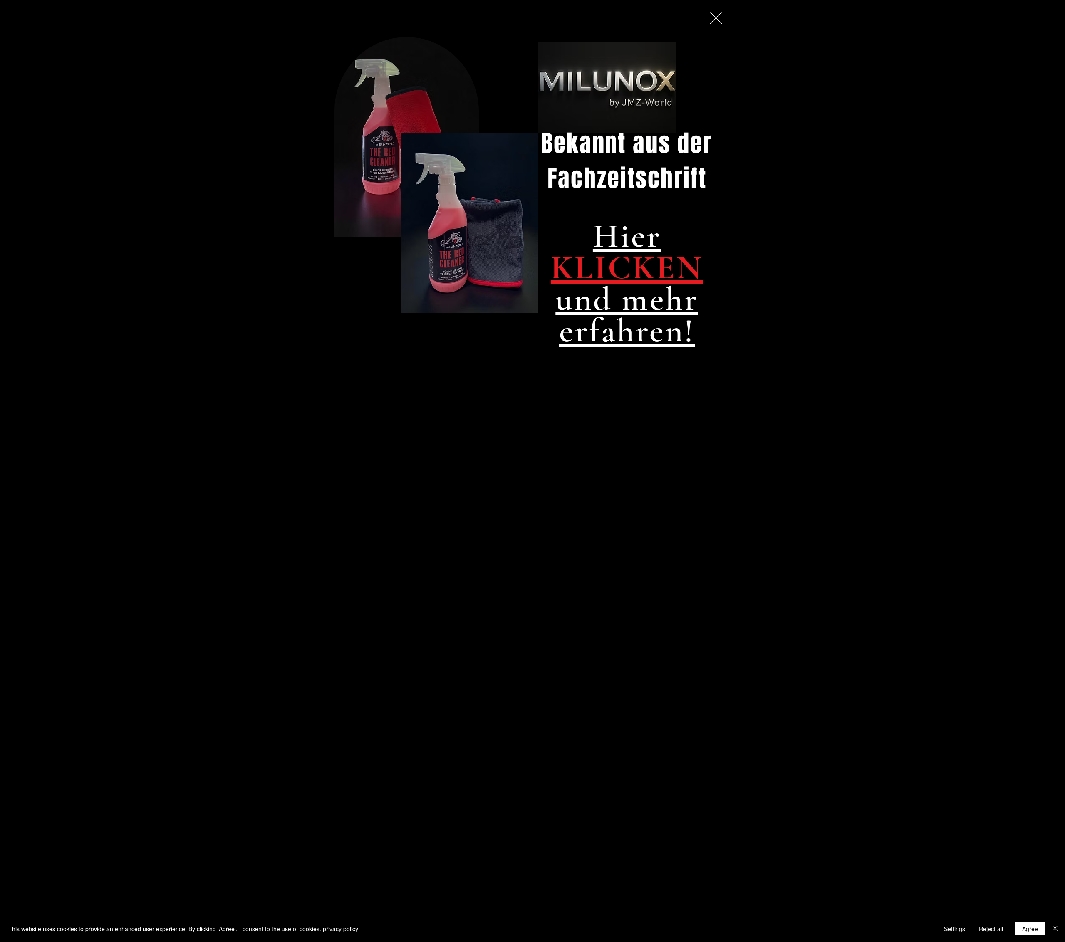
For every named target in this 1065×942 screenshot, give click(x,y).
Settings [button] (954, 929)
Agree (1030, 929)
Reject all (991, 929)
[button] (716, 18)
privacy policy (340, 929)
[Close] (1055, 928)
